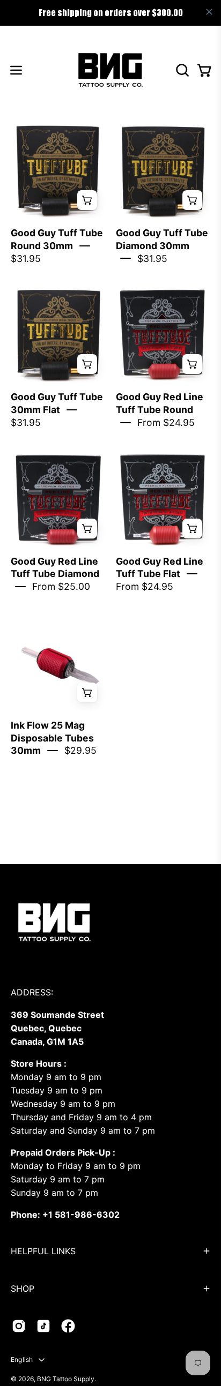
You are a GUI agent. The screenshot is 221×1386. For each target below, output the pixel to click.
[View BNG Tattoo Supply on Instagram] (19, 1326)
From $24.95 (166, 422)
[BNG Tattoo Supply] (110, 70)
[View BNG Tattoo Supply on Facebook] (68, 1326)
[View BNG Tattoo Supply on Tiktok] (43, 1326)
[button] (181, 70)
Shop (22, 1288)
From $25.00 (61, 586)
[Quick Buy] (87, 200)
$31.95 (26, 258)
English (22, 1359)
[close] (209, 11)
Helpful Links (43, 1251)
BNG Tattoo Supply (65, 1379)
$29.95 (80, 750)
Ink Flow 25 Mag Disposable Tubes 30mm (52, 738)
